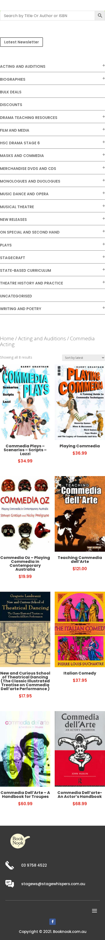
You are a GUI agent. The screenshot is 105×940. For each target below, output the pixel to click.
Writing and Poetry (20, 308)
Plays (6, 245)
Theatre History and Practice (31, 283)
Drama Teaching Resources (28, 117)
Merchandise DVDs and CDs (28, 168)
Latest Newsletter (21, 42)
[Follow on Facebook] (52, 922)
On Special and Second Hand (30, 232)
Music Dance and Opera (24, 193)
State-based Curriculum (25, 270)
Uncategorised (16, 296)
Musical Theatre (17, 206)
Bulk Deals (10, 92)
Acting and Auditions (22, 66)
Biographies (12, 79)
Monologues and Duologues (30, 181)
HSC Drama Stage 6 (20, 143)
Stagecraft (12, 257)
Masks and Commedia (22, 155)
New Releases (13, 219)
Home (7, 338)
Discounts (11, 104)
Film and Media (14, 130)
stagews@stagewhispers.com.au (53, 883)
